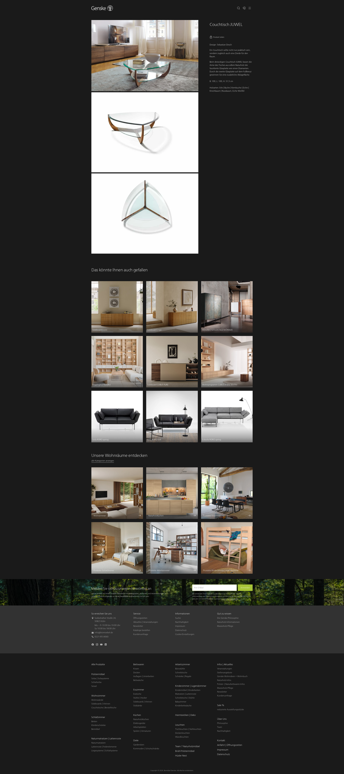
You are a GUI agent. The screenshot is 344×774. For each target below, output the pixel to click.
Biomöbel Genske (170, 770)
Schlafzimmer (98, 717)
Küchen (137, 715)
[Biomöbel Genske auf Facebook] (93, 645)
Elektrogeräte (139, 723)
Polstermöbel (98, 674)
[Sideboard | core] (117, 307)
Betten (94, 721)
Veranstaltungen (224, 668)
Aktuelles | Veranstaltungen (145, 622)
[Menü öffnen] (249, 8)
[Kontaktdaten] (244, 8)
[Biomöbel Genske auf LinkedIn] (106, 645)
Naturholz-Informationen (228, 622)
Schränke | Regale (183, 676)
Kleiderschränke (98, 725)
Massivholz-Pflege (225, 626)
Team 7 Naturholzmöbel (187, 746)
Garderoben (138, 745)
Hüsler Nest (181, 755)
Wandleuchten (182, 737)
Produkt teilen (218, 37)
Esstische (137, 694)
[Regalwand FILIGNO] (117, 361)
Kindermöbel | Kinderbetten (187, 690)
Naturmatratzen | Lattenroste (106, 738)
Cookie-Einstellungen (184, 634)
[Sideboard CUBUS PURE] (172, 361)
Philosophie (222, 723)
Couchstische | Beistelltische (103, 707)
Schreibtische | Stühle (185, 698)
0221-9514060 (101, 637)
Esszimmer (138, 689)
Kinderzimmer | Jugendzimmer (190, 686)
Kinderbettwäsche (183, 705)
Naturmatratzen (98, 743)
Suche (178, 618)
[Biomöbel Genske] (102, 8)
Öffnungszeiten (140, 618)
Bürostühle (180, 668)
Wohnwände (97, 700)
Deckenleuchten (182, 733)
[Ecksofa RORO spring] (227, 416)
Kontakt (221, 740)
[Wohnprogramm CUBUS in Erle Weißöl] (227, 361)
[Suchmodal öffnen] (238, 8)
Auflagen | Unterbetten (143, 676)
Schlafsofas (96, 682)
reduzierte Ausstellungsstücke (230, 709)
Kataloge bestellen (141, 630)
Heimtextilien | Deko (185, 715)
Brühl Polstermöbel (184, 751)
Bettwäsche (138, 680)
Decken (136, 672)
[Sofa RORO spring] (117, 416)
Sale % (220, 705)
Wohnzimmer (98, 695)
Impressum (180, 626)
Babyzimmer (180, 702)
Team (219, 727)
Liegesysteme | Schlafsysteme (104, 750)
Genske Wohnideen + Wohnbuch (232, 676)
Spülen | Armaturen (142, 731)
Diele (135, 740)
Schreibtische (181, 672)
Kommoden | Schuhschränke (146, 748)
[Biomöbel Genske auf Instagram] (97, 645)
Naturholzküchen (141, 719)
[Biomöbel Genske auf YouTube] (101, 645)
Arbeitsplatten (139, 727)
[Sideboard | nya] (172, 307)
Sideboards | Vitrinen (100, 704)
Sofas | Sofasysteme (100, 678)
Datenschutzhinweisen (229, 599)
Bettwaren (138, 664)
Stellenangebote (224, 672)
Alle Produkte (98, 664)
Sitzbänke (137, 705)
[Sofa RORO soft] (172, 416)
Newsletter (138, 626)
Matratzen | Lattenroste (185, 694)
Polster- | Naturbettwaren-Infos (231, 684)
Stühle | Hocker (140, 698)
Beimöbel (95, 729)
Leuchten (180, 724)
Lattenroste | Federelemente (104, 747)
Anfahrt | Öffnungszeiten (229, 745)
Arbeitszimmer (182, 664)
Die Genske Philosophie (228, 618)
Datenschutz (181, 630)
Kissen (136, 668)
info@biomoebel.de (104, 632)
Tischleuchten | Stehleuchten (188, 729)
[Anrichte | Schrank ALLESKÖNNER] (227, 307)
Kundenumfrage (140, 634)
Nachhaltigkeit (181, 622)
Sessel (94, 686)
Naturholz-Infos (224, 680)
